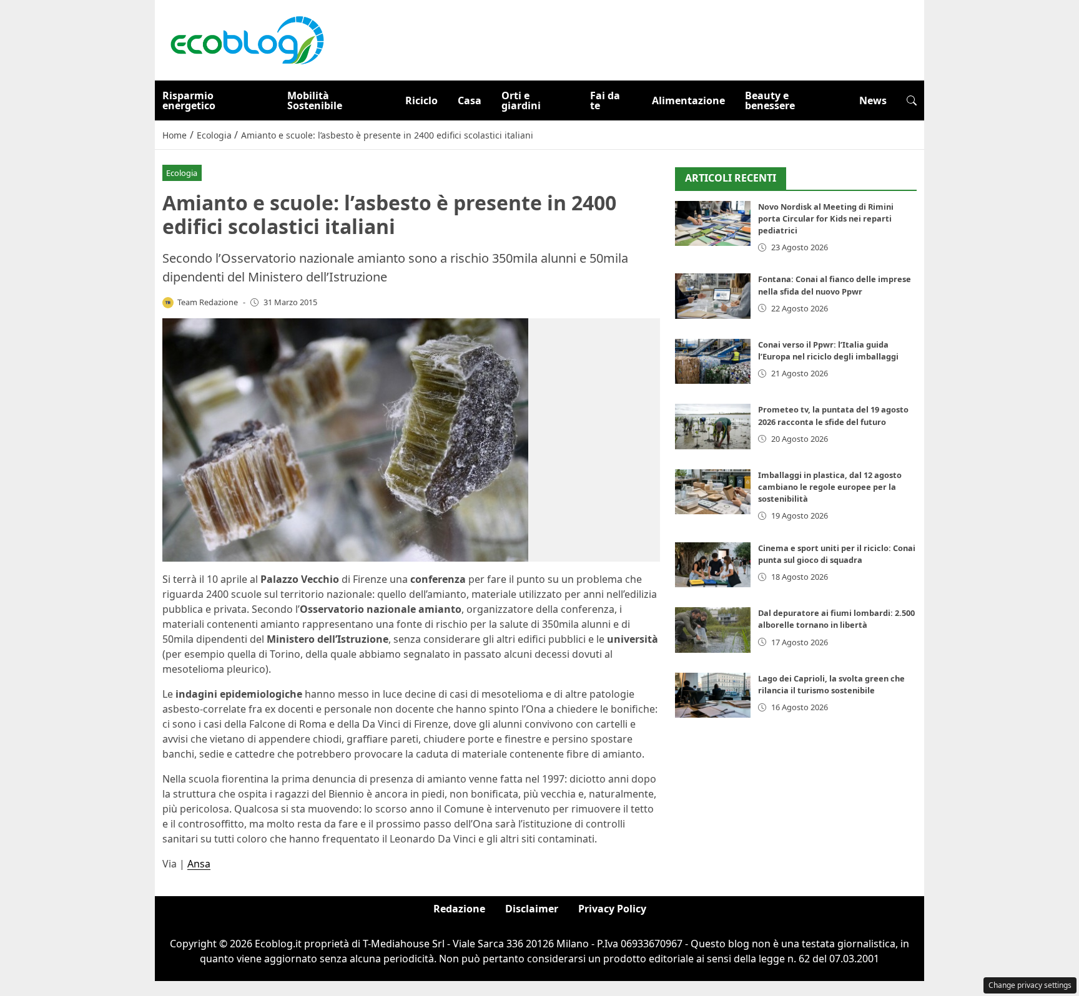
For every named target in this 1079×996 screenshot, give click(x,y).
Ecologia (181, 172)
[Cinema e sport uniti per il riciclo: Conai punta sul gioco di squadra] (713, 565)
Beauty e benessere (770, 100)
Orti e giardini (521, 100)
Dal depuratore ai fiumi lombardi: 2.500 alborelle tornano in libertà (836, 618)
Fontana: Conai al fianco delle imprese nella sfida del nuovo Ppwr (834, 284)
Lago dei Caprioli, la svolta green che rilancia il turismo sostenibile (831, 684)
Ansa (198, 864)
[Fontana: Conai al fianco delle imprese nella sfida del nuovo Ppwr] (713, 296)
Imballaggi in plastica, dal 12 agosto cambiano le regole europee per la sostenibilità (830, 486)
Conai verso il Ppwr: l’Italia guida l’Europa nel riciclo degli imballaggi (828, 350)
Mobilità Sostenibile (314, 100)
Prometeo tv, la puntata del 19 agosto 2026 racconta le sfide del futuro (833, 415)
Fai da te (605, 100)
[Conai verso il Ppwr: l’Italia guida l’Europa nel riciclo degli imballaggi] (713, 361)
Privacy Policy (612, 908)
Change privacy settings (1030, 985)
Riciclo (421, 100)
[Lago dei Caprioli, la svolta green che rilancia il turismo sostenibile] (713, 695)
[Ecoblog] (246, 39)
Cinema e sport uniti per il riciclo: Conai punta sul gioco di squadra (836, 553)
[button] (912, 100)
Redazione (459, 908)
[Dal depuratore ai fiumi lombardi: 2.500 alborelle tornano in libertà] (713, 630)
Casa (469, 100)
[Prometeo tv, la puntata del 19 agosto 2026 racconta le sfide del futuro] (713, 426)
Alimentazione (688, 100)
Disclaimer (531, 908)
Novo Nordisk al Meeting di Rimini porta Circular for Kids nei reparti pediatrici (826, 218)
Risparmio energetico (188, 100)
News (873, 100)
